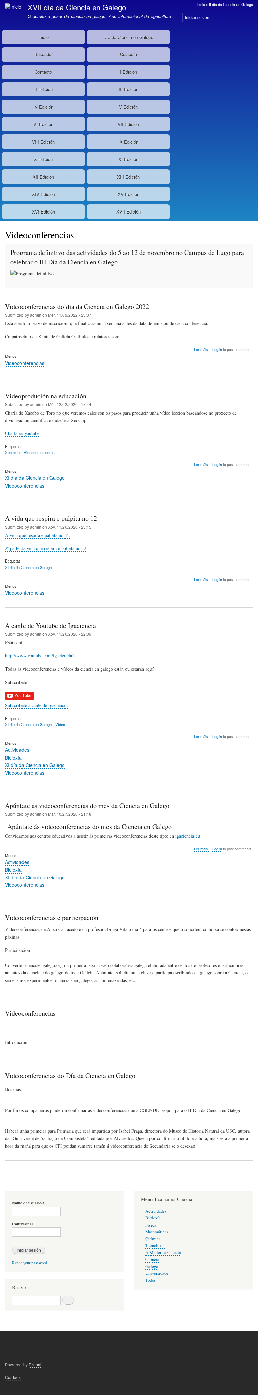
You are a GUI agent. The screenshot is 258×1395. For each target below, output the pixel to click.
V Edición (128, 107)
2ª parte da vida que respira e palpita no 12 (45, 548)
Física (150, 1225)
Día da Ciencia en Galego (128, 37)
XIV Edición (43, 194)
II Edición (43, 89)
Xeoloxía (12, 452)
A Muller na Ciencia (163, 1252)
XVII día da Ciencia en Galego (77, 7)
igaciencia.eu (187, 835)
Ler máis (201, 349)
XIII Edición (128, 176)
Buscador (43, 54)
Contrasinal (22, 1224)
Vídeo (60, 724)
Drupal (35, 1364)
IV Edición (43, 107)
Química (153, 1239)
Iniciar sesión (197, 17)
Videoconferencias (24, 363)
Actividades (17, 749)
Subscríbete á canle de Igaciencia (36, 705)
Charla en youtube (22, 433)
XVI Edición (43, 211)
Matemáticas (156, 1232)
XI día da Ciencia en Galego (35, 477)
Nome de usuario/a (28, 1203)
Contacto (43, 72)
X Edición (43, 159)
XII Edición (43, 176)
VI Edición (43, 124)
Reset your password (29, 1263)
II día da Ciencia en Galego (231, 4)
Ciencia (152, 1259)
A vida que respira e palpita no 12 (37, 535)
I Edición (128, 72)
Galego (151, 1266)
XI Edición (128, 159)
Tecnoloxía (155, 1245)
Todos (150, 1280)
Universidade (156, 1273)
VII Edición (128, 124)
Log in (217, 349)
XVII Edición (128, 211)
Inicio (201, 4)
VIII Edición (43, 142)
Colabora (128, 54)
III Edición (128, 89)
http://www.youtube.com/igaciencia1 (39, 655)
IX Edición (128, 142)
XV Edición (128, 194)
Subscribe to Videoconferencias (7, 1182)
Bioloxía (13, 757)
